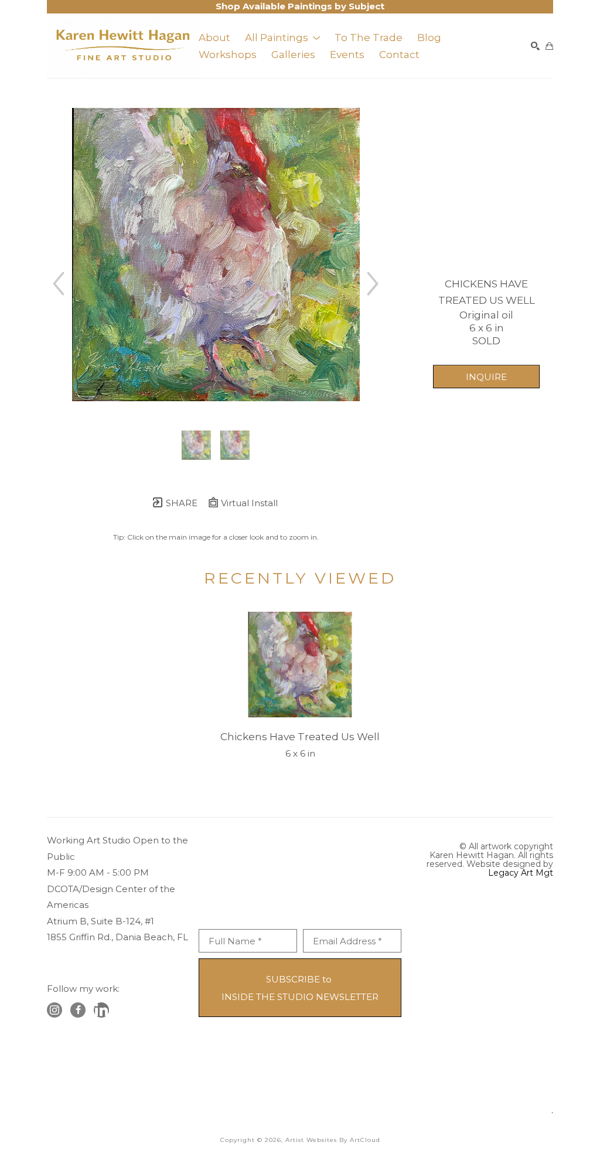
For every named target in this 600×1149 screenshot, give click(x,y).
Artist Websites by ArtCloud (332, 1140)
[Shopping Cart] (549, 46)
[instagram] (54, 1010)
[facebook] (78, 1010)
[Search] (535, 46)
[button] (282, 37)
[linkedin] (101, 1010)
